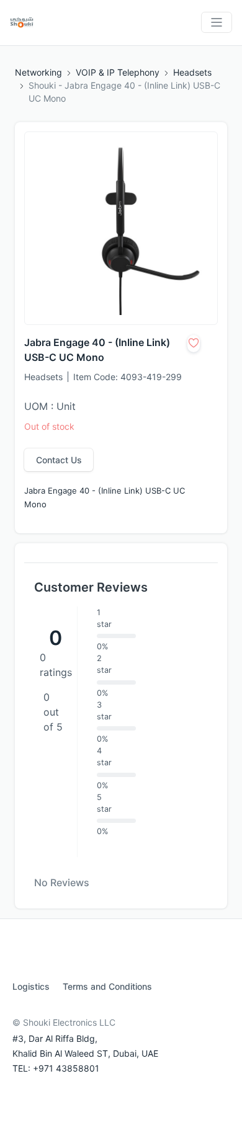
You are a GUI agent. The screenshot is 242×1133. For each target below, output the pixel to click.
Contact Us (59, 460)
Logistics (31, 986)
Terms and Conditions (107, 986)
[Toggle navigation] (216, 22)
